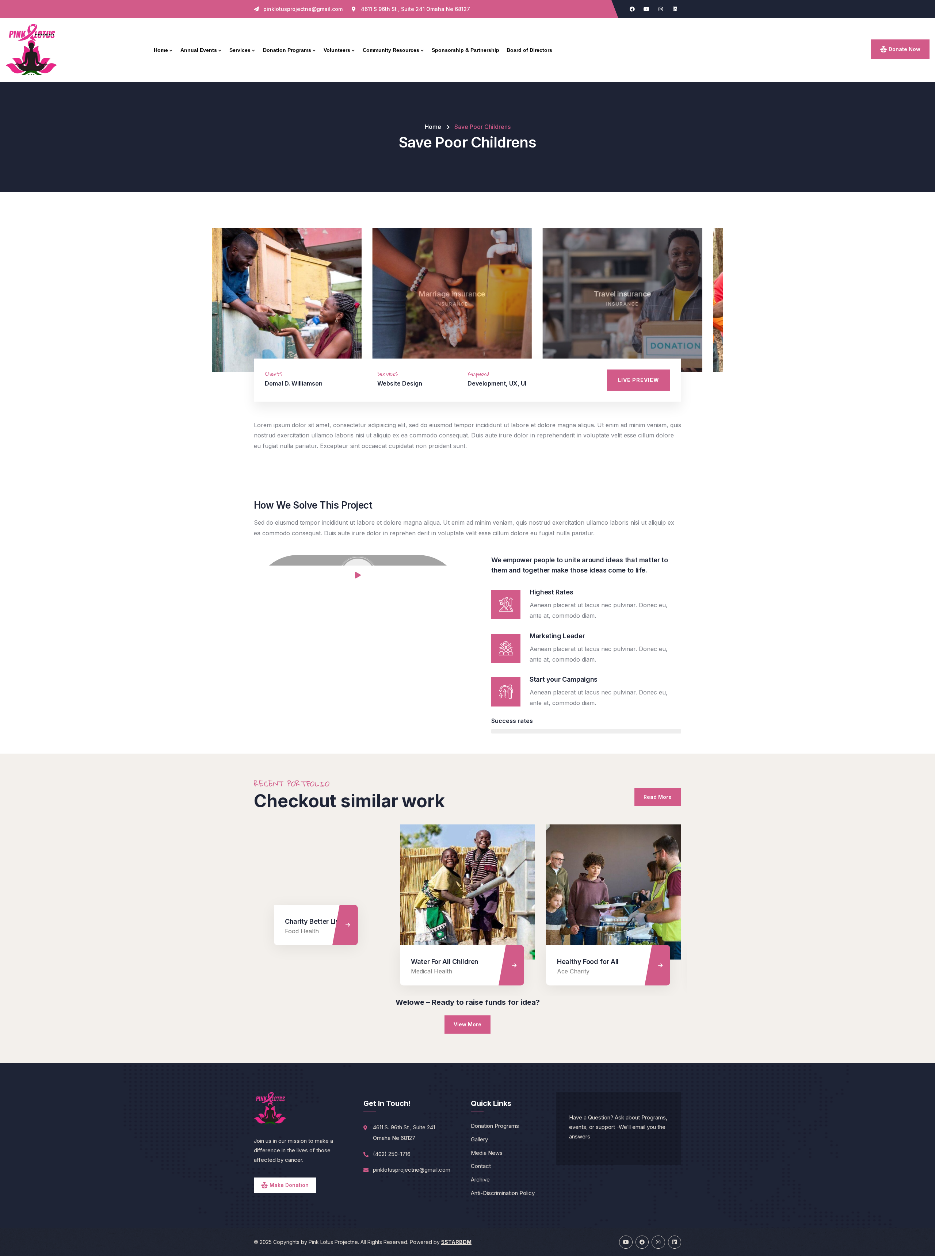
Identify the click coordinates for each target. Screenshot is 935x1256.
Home (433, 126)
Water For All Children (298, 961)
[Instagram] (660, 9)
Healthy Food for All (442, 961)
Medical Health (285, 971)
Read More (658, 797)
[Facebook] (632, 9)
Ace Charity (427, 971)
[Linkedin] (675, 9)
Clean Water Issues (587, 961)
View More (467, 1024)
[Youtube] (646, 9)
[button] (713, 304)
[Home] (31, 50)
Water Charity (576, 971)
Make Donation (289, 1185)
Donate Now (904, 49)
